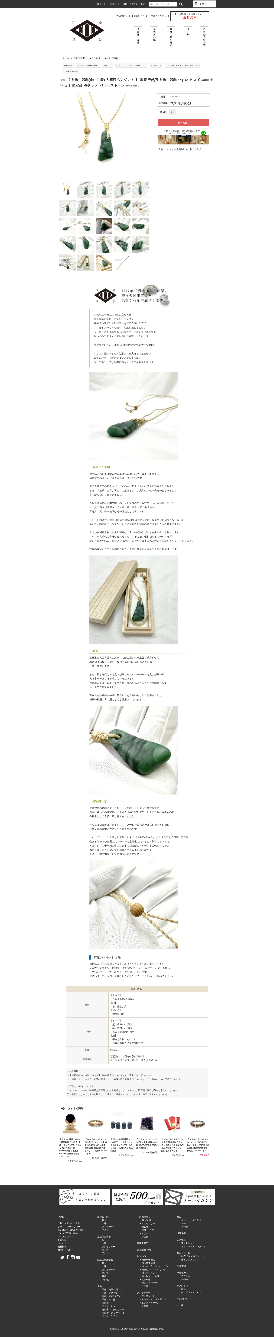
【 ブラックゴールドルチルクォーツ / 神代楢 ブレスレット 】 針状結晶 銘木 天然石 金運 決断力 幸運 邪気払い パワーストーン (198, 1145)
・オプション (146, 1233)
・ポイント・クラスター (191, 1220)
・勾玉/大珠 (145, 1220)
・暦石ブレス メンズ (189, 1259)
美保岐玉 (181, 1240)
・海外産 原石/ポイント (112, 1313)
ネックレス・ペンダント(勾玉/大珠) (131, 65)
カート (202, 3)
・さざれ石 (184, 1276)
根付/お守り (182, 1233)
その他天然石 (143, 1217)
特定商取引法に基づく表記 (187, 149)
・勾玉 (103, 1220)
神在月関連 (182, 1299)
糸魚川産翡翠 (104, 1236)
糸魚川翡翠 (79, 58)
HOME (61, 1217)
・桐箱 (182, 1289)
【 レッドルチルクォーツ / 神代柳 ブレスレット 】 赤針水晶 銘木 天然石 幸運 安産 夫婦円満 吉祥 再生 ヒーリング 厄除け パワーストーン (96, 1146)
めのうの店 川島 (64, 4)
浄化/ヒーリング (185, 1272)
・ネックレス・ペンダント (152, 1299)
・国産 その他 (107, 1299)
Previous (64, 135)
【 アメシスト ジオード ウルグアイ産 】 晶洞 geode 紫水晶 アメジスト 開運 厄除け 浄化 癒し (147, 1143)
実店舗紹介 (121, 16)
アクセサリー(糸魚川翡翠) (88, 65)
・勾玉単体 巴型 (147, 1259)
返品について (165, 149)
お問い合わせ (64, 1250)
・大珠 (103, 1223)
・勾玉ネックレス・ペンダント (154, 1266)
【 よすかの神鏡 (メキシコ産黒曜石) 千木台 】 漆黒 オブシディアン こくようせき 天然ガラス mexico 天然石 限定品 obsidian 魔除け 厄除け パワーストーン (70, 1148)
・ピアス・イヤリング (150, 1303)
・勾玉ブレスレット (149, 1273)
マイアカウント (65, 1236)
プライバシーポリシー (69, 1226)
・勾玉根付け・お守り (150, 1276)
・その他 (104, 1230)
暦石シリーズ (183, 1253)
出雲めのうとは (139, 16)
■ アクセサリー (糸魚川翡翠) (103, 58)
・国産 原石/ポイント (111, 1296)
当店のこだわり (158, 16)
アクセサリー (156, 65)
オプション (182, 1286)
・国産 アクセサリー (111, 1293)
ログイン (101, 4)
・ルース (183, 1223)
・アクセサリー (107, 1227)
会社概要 (62, 1246)
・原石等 (104, 1250)
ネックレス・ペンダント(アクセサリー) (182, 65)
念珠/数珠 (181, 1266)
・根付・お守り (147, 1230)
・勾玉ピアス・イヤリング (152, 1269)
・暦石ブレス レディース (191, 1256)
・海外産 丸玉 (107, 1306)
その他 (180, 1305)
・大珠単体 (144, 1279)
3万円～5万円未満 (70, 71)
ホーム (65, 58)
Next (143, 135)
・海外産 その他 (108, 1316)
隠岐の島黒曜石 (105, 1260)
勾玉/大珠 (107, 65)
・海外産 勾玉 (107, 1303)
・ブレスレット (147, 1296)
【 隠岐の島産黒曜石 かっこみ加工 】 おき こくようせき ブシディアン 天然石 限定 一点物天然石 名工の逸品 (121, 1145)
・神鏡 (103, 1276)
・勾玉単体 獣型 (147, 1263)
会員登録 (114, 4)
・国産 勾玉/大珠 (109, 1289)
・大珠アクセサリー (149, 1283)
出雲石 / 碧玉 (103, 1217)
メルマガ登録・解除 (68, 1233)
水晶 (99, 1286)
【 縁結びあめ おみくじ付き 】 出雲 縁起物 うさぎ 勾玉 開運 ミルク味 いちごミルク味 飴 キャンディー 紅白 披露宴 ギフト (172, 1145)
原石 (179, 1217)
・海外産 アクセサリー (112, 1309)
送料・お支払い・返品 (134, 4)
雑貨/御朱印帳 (144, 1250)
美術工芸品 (142, 1243)
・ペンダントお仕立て (190, 1292)
